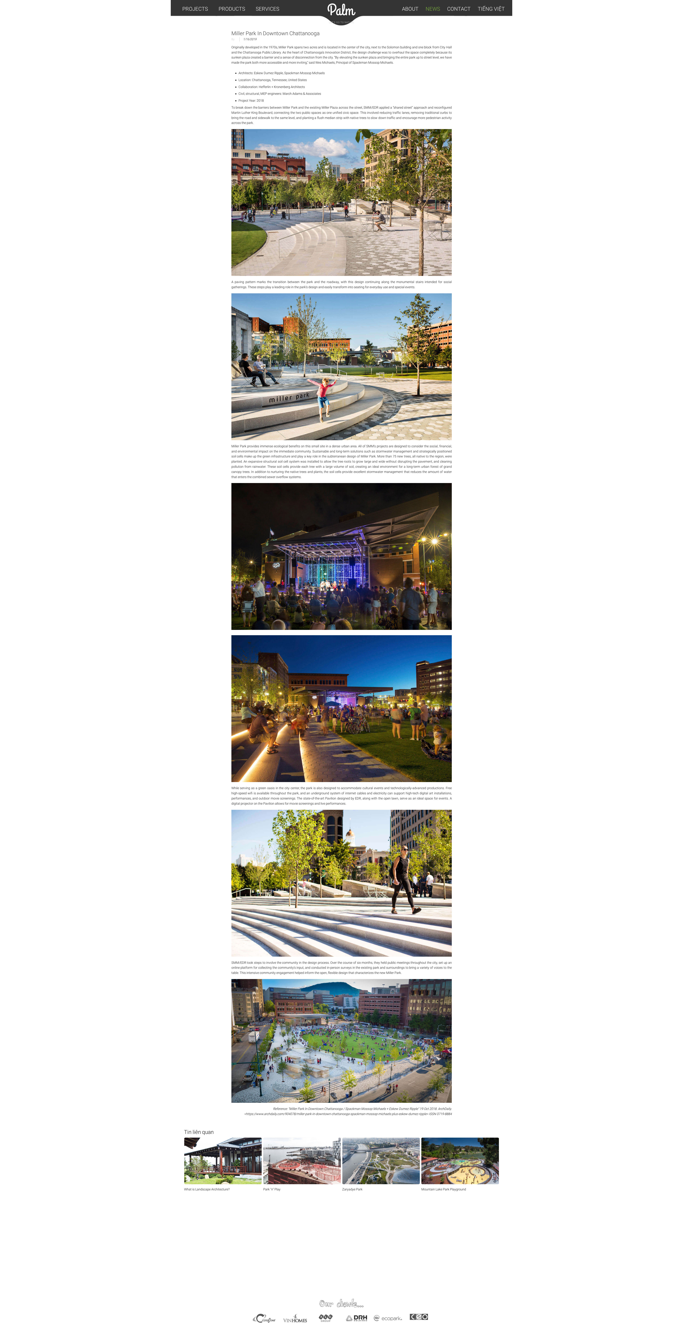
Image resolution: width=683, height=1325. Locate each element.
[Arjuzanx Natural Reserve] (425, 1140)
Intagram (432, 1244)
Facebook (250, 1244)
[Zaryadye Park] (267, 1140)
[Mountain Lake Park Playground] (346, 1140)
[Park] (188, 1140)
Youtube (341, 1244)
